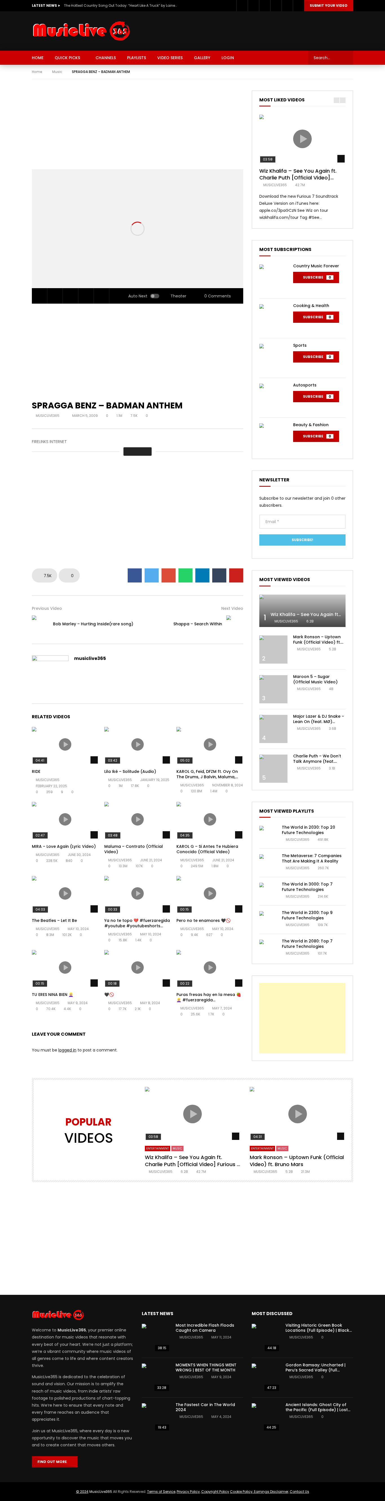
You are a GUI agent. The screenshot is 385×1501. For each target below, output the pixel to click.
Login (228, 58)
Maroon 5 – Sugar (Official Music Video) (315, 679)
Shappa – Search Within (197, 624)
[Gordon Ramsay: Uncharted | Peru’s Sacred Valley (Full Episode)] (266, 1378)
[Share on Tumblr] (219, 575)
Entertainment (157, 1148)
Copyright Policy (215, 1491)
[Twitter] (253, 5)
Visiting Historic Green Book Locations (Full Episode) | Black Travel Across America (317, 1330)
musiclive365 (48, 415)
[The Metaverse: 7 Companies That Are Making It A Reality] (267, 862)
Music (57, 71)
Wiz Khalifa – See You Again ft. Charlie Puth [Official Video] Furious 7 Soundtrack (298, 177)
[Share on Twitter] (152, 575)
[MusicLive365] (82, 31)
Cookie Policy (241, 1491)
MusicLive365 (100, 1491)
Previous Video (47, 608)
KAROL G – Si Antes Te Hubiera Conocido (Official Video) (207, 849)
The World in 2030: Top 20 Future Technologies (308, 829)
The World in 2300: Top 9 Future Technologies (307, 915)
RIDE (36, 771)
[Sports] (273, 358)
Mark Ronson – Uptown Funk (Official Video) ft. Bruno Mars (317, 642)
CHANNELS (106, 58)
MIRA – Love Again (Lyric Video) (64, 846)
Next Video (232, 608)
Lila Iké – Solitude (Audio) (130, 771)
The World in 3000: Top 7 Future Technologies (307, 886)
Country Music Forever (316, 266)
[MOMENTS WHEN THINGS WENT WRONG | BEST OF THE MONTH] (156, 1378)
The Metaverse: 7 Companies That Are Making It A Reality (312, 858)
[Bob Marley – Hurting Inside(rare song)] (40, 623)
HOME (37, 58)
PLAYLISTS (136, 58)
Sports (300, 345)
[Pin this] (236, 575)
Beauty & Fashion (311, 425)
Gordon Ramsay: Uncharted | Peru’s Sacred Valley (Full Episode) (316, 1370)
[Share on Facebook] (135, 575)
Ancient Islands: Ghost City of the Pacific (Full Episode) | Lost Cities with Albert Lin (317, 1410)
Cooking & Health (311, 305)
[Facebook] (242, 5)
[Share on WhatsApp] (185, 575)
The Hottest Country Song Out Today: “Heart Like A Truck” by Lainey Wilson (120, 5)
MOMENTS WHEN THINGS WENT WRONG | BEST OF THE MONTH (206, 1367)
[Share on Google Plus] (168, 575)
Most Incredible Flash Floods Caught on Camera (205, 1327)
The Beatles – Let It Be (54, 920)
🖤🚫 (109, 994)
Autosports (305, 385)
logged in (67, 1050)
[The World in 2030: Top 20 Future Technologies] (267, 834)
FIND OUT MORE (53, 1461)
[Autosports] (273, 398)
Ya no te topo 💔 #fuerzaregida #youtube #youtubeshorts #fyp (137, 926)
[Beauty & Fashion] (273, 437)
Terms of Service (161, 1491)
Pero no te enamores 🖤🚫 (203, 920)
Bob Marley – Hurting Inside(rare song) (93, 624)
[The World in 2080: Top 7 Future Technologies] (267, 948)
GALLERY (202, 58)
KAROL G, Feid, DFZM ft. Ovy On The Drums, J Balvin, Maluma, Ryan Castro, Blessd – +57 (207, 777)
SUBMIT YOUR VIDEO (329, 5)
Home (37, 71)
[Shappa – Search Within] (234, 623)
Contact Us (299, 1491)
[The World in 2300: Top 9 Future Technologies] (267, 919)
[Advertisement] (250, 30)
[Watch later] (276, 5)
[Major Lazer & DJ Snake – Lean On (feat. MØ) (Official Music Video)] (273, 729)
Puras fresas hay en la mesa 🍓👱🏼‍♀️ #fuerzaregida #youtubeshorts (208, 1000)
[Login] (298, 5)
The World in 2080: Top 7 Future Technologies (307, 943)
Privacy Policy (188, 1491)
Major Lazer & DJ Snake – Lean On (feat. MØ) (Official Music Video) (318, 721)
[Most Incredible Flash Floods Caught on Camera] (156, 1338)
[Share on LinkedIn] (202, 575)
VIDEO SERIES (170, 58)
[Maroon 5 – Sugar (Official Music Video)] (273, 689)
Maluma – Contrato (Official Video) (133, 849)
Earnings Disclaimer (270, 1491)
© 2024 (82, 1491)
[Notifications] (287, 5)
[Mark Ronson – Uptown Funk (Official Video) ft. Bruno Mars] (273, 649)
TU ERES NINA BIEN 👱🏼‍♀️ (52, 994)
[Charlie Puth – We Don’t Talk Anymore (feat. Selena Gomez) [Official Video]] (273, 769)
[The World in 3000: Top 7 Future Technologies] (267, 891)
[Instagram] (264, 5)
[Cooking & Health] (273, 318)
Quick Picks (67, 58)
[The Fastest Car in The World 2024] (156, 1417)
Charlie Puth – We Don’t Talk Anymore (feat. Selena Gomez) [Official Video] (318, 764)
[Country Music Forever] (273, 278)
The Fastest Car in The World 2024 (205, 1407)
